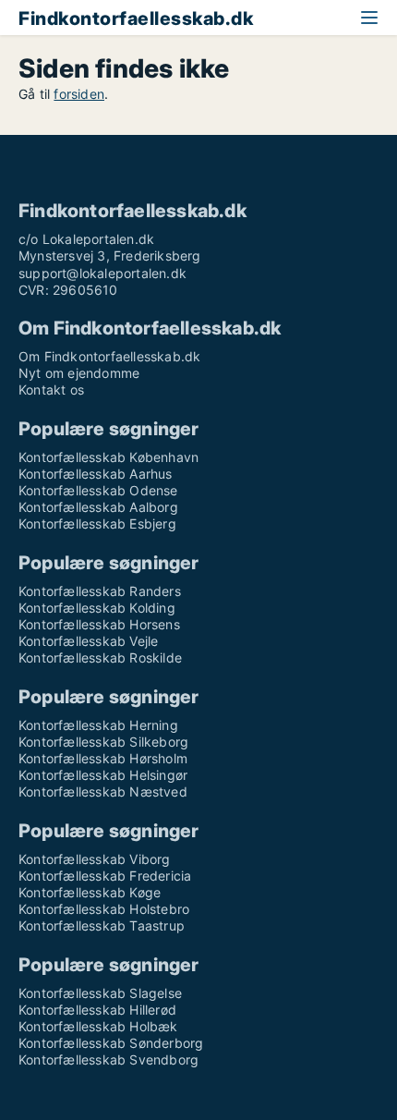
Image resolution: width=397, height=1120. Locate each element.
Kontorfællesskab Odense (98, 490)
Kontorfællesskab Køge (89, 892)
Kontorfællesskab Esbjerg (97, 523)
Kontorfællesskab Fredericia (104, 875)
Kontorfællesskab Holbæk (98, 1026)
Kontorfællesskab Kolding (96, 607)
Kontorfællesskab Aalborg (98, 507)
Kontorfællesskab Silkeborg (103, 741)
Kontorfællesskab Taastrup (101, 925)
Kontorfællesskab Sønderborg (110, 1043)
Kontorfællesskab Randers (99, 591)
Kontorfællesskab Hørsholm (102, 758)
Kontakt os (51, 389)
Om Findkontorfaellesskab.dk (109, 356)
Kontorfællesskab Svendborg (108, 1059)
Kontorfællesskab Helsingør (102, 775)
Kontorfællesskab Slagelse (100, 993)
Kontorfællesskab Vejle (88, 641)
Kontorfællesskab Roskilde (100, 657)
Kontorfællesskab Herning (98, 725)
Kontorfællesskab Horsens (99, 624)
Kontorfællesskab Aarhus (95, 473)
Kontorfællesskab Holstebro (103, 909)
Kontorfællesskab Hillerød (97, 1009)
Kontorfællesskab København (108, 457)
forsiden (79, 94)
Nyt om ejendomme (78, 373)
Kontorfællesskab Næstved (102, 791)
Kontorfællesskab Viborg (94, 859)
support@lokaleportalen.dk (102, 273)
